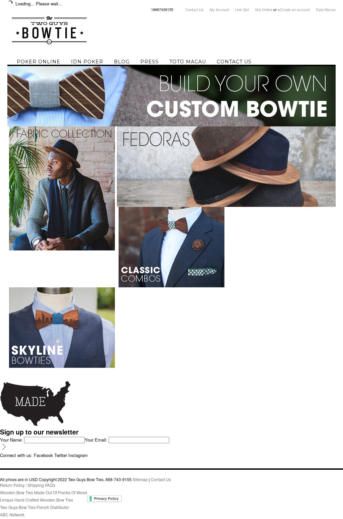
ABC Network (12, 514)
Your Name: (11, 440)
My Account (219, 9)
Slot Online (263, 9)
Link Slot (242, 9)
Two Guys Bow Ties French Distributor (34, 507)
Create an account (295, 9)
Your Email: (96, 440)
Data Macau (326, 9)
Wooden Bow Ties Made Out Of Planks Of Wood (43, 492)
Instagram (78, 455)
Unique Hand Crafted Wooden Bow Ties (36, 500)
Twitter (60, 455)
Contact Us (194, 9)
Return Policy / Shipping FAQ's (27, 485)
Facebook (43, 455)
